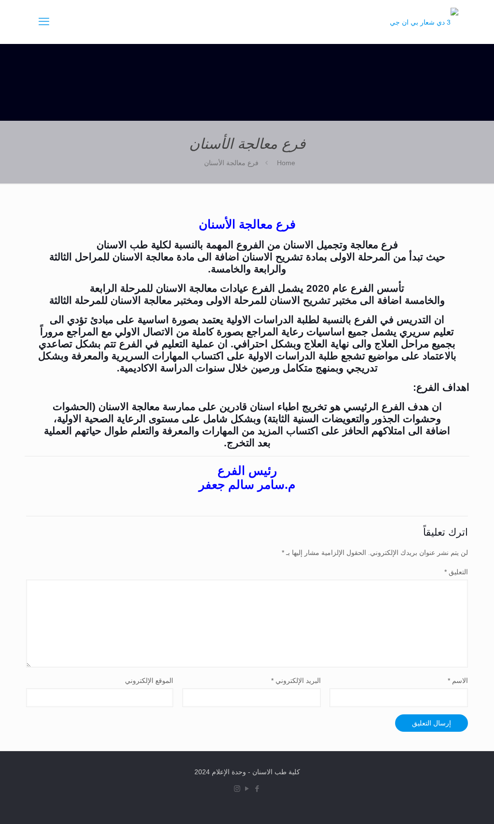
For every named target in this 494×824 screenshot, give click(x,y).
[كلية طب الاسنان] (424, 21)
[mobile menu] (44, 22)
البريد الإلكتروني (296, 680)
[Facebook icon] (257, 788)
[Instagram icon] (237, 788)
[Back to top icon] (428, 804)
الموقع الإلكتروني (149, 680)
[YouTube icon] (247, 788)
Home (286, 163)
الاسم (458, 680)
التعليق (456, 572)
